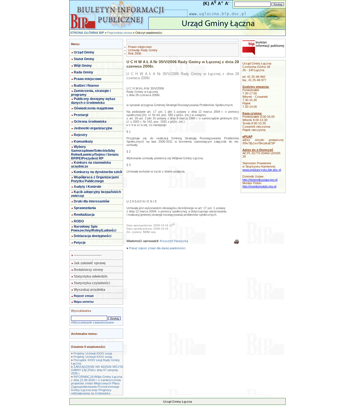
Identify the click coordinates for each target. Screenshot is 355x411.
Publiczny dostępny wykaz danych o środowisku (93, 101)
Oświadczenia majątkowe (94, 108)
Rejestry (80, 135)
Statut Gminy (84, 59)
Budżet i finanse (86, 86)
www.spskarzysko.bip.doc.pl (261, 169)
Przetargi (81, 115)
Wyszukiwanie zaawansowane (93, 322)
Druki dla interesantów (91, 201)
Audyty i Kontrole (87, 187)
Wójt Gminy (83, 66)
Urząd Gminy (84, 52)
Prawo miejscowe (88, 79)
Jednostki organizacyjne (93, 128)
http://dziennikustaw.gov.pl (259, 179)
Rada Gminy (83, 72)
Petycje (80, 243)
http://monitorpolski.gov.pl (259, 186)
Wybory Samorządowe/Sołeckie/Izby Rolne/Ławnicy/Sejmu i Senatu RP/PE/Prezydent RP (94, 152)
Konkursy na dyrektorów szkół (98, 172)
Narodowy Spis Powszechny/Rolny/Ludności (93, 228)
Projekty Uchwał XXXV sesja (92, 353)
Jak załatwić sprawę (90, 263)
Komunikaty (83, 141)
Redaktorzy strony (88, 270)
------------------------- (88, 255)
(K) (206, 3)
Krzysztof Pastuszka (174, 241)
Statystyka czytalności (92, 283)
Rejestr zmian (84, 295)
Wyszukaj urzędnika (89, 290)
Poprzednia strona (119, 32)
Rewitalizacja (84, 215)
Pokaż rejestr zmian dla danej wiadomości (157, 248)
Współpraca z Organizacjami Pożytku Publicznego (95, 179)
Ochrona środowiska (90, 122)
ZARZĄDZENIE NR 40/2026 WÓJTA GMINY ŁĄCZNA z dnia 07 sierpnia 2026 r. (97, 370)
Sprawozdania (85, 208)
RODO (79, 221)
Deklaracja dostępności (92, 236)
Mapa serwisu (84, 301)
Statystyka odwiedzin (90, 276)
